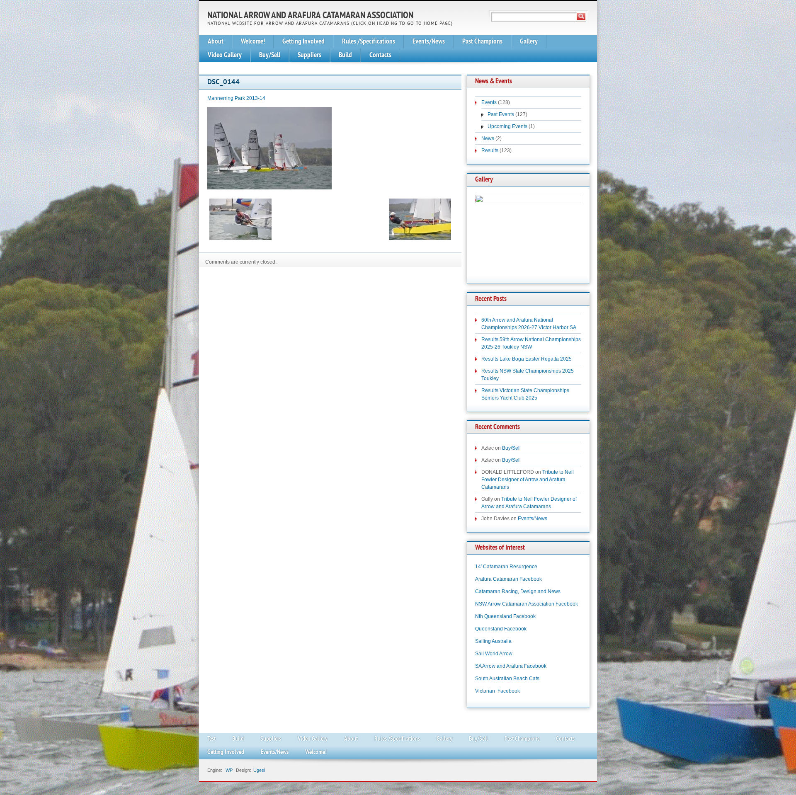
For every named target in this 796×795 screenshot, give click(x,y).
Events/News (429, 41)
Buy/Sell (269, 55)
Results (489, 150)
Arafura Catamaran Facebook (508, 579)
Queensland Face (495, 629)
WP (229, 770)
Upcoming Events (507, 126)
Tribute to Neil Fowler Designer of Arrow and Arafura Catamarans (527, 479)
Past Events (501, 114)
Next (571, 231)
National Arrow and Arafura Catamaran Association (310, 16)
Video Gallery (225, 55)
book (521, 629)
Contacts (380, 55)
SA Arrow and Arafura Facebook (510, 666)
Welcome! (253, 41)
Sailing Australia (493, 641)
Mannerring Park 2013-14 (236, 98)
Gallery (529, 41)
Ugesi (259, 770)
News (487, 138)
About (215, 41)
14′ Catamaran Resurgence (506, 567)
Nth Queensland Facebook (505, 616)
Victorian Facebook (497, 691)
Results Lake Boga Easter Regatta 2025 (526, 359)
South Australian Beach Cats (507, 678)
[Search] (581, 16)
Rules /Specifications (368, 41)
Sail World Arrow (493, 654)
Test (211, 739)
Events (489, 102)
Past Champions (482, 41)
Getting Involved (303, 41)
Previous (485, 231)
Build (345, 55)
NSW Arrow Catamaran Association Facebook (526, 604)
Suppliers (309, 55)
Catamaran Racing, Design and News (518, 591)
